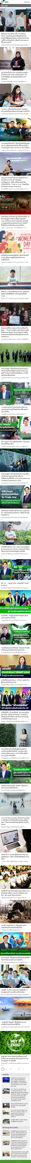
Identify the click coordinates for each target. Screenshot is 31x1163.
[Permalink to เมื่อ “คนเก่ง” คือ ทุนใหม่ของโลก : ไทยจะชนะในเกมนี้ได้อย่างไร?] (15, 428)
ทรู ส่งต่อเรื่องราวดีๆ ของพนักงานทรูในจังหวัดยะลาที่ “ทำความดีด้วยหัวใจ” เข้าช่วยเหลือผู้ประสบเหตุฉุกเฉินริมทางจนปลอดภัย (14, 75)
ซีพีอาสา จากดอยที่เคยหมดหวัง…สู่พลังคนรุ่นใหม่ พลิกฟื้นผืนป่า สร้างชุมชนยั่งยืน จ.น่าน (15, 293)
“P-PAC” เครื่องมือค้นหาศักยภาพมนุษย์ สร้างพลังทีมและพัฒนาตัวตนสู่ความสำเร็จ (15, 110)
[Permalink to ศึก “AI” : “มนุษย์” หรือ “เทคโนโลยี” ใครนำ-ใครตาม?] (15, 569)
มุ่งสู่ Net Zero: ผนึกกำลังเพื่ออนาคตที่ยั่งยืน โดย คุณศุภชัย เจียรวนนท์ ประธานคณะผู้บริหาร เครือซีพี (14, 1058)
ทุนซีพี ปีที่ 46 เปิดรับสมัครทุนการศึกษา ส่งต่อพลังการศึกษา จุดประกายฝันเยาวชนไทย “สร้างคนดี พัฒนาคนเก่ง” (15, 893)
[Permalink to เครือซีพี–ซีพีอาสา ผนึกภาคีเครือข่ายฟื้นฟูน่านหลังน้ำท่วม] (6, 1121)
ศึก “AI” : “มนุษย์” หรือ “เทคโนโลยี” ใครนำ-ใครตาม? (15, 584)
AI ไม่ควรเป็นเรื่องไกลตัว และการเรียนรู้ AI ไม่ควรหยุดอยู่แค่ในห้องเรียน (19, 1105)
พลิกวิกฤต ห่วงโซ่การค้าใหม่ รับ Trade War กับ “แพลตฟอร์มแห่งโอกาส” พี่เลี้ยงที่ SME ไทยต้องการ (15, 512)
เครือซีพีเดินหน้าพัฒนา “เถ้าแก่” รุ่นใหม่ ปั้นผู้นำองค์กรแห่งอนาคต (15, 681)
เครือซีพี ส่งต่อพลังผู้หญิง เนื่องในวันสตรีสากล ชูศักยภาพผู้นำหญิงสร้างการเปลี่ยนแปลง (15, 257)
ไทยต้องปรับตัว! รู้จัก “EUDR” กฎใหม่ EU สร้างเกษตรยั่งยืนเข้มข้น (14, 786)
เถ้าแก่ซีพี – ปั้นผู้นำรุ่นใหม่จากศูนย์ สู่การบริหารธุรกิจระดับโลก (14, 616)
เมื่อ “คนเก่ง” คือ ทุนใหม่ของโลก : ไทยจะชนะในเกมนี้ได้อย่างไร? (15, 442)
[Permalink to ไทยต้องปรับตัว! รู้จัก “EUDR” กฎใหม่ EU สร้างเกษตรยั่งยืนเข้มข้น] (15, 772)
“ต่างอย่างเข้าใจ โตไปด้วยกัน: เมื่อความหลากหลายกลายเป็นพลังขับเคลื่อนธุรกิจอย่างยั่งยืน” (14, 409)
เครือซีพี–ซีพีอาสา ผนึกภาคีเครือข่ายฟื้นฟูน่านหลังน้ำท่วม (19, 1120)
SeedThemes (19, 1161)
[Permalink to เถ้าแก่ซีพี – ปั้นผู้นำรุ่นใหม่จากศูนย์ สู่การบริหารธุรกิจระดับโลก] (15, 601)
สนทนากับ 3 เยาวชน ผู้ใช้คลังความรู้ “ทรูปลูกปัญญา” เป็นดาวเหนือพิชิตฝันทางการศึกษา (15, 856)
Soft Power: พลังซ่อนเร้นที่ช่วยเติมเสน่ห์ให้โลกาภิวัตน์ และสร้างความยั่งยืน (15, 958)
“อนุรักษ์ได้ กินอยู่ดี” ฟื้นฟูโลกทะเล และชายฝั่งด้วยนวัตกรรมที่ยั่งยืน (13, 1023)
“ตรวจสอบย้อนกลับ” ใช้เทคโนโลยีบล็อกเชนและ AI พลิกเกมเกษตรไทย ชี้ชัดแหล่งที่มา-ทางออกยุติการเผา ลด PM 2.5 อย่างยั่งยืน (15, 145)
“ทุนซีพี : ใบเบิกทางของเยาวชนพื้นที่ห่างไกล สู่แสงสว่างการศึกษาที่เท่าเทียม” (14, 991)
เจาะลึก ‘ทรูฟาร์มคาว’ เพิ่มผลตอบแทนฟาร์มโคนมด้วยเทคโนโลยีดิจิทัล (13, 926)
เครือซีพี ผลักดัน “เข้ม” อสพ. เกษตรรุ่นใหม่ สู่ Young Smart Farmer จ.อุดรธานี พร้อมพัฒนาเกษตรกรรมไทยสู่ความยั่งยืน (15, 549)
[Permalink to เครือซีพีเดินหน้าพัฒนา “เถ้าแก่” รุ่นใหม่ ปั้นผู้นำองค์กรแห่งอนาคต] (15, 666)
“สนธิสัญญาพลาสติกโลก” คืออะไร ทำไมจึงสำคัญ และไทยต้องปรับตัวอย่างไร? (15, 649)
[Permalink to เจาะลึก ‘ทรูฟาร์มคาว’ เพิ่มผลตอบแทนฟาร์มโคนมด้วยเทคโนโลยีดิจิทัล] (15, 911)
